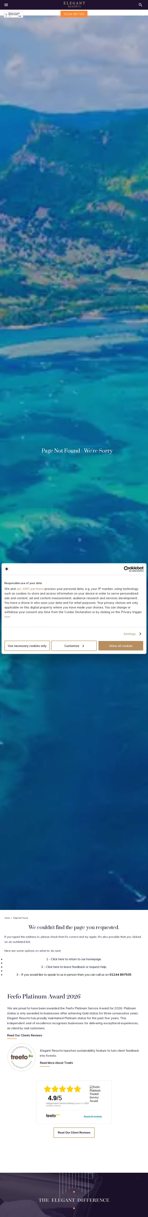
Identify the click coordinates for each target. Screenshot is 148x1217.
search (140, 5)
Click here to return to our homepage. (76, 959)
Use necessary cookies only (27, 645)
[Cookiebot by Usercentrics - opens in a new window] (127, 569)
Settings (130, 634)
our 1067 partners (30, 588)
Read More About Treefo (56, 1063)
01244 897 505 (74, 14)
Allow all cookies (121, 645)
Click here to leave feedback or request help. (76, 967)
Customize (71, 645)
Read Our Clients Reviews (24, 1035)
